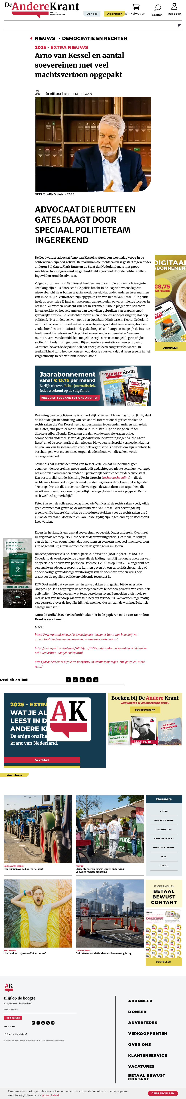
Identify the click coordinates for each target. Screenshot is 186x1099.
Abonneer (114, 13)
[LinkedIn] (82, 679)
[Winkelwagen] (139, 6)
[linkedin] (43, 1023)
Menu (179, 25)
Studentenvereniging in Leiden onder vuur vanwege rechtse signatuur (100, 870)
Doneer (92, 13)
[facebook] (38, 1023)
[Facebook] (68, 679)
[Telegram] (89, 679)
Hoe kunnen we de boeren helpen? (23, 869)
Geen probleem (162, 1093)
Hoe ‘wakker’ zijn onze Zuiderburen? (25, 953)
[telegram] (52, 1023)
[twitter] (48, 1023)
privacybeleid (50, 1095)
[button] (157, 7)
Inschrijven (13, 1018)
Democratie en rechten (94, 38)
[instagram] (33, 1023)
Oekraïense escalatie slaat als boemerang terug (104, 953)
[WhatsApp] (95, 679)
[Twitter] (75, 679)
